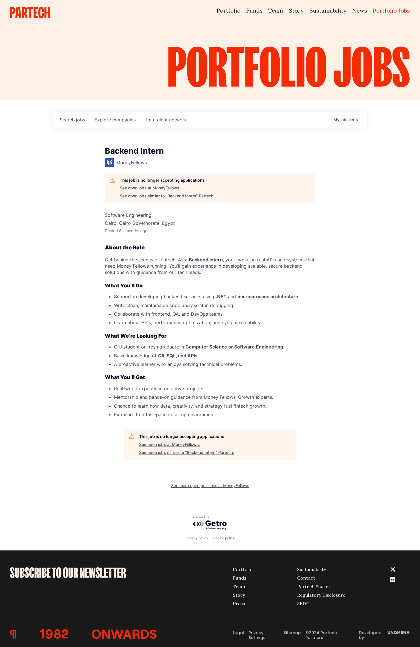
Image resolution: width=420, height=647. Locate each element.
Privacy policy (196, 538)
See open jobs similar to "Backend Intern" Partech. (167, 195)
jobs (72, 120)
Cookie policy (224, 538)
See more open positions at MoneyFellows (210, 485)
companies (115, 120)
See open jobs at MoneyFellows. (150, 187)
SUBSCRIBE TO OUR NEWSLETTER (68, 572)
